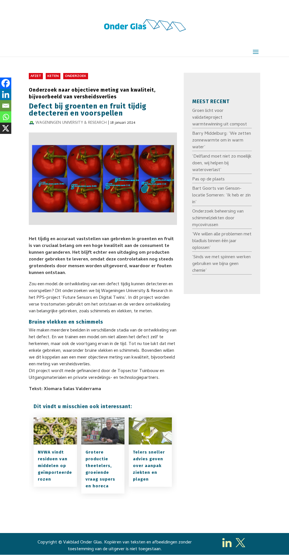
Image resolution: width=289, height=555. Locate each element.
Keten (53, 76)
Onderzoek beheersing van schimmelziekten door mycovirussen (218, 218)
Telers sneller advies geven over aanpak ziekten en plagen (149, 466)
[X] (5, 128)
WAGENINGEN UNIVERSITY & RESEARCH (71, 123)
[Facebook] (5, 83)
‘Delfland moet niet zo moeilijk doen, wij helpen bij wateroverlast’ (221, 163)
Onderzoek (75, 76)
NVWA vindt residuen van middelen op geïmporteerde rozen (55, 466)
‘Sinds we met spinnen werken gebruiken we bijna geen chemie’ (221, 264)
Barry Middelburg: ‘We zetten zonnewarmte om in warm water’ (221, 140)
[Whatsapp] (5, 117)
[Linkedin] (5, 94)
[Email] (5, 105)
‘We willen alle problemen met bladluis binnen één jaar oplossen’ (221, 241)
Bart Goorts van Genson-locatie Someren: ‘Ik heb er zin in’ (221, 195)
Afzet (35, 76)
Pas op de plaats (208, 179)
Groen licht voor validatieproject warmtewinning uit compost (219, 117)
